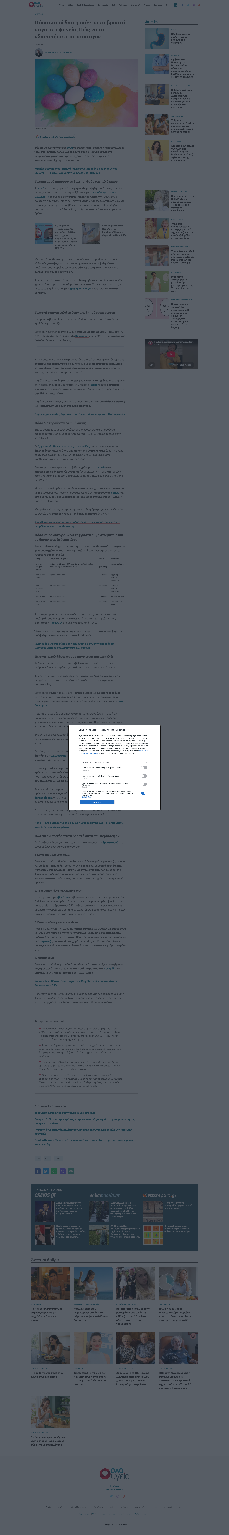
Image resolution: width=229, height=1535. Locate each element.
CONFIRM (97, 802)
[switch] (144, 767)
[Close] (156, 730)
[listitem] (114, 762)
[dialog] (114, 767)
